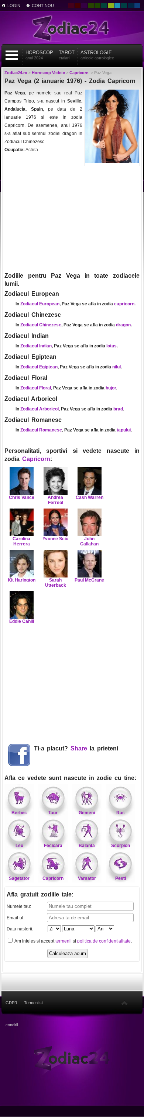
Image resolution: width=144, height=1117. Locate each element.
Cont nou (43, 5)
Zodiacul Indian (36, 345)
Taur (53, 812)
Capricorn (36, 459)
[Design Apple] (111, 5)
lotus (111, 345)
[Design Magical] (84, 5)
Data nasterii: (20, 929)
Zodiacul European (39, 303)
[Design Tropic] (104, 5)
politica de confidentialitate (104, 941)
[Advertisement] (72, 218)
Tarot (67, 55)
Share (79, 748)
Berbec (19, 812)
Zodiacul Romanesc (41, 430)
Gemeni (87, 812)
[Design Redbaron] (77, 5)
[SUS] (124, 1003)
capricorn (124, 303)
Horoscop (39, 55)
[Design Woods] (97, 5)
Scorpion (120, 845)
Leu (19, 845)
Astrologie (97, 55)
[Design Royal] (131, 5)
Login (13, 5)
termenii (63, 941)
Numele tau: (19, 906)
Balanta (87, 845)
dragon (123, 324)
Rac (120, 812)
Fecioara (53, 845)
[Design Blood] (71, 5)
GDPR (11, 1002)
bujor (111, 388)
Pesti (120, 878)
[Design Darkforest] (91, 5)
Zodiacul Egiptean (39, 367)
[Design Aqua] (117, 5)
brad (118, 409)
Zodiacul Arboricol (39, 409)
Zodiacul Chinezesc (40, 324)
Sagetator (19, 878)
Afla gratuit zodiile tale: (40, 894)
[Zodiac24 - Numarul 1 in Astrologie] (72, 27)
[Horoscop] (72, 1058)
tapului (124, 430)
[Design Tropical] (124, 5)
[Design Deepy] (137, 5)
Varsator (87, 878)
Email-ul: (15, 917)
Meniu (12, 55)
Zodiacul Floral (35, 388)
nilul (116, 367)
